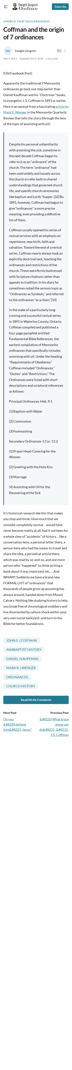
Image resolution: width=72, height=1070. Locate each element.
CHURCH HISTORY (20, 686)
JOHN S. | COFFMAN (21, 640)
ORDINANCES (17, 677)
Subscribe (60, 6)
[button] (5, 7)
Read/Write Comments (36, 699)
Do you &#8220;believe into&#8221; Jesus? (17, 724)
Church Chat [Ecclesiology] (26, 21)
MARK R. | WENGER (21, 668)
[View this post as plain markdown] (59, 51)
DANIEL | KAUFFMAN (22, 659)
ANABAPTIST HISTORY (24, 649)
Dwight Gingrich (25, 50)
